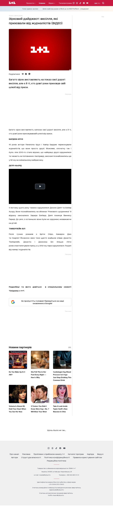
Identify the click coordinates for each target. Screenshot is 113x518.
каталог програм (76, 454)
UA (95, 3)
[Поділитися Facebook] (26, 74)
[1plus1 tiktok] (56, 448)
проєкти (30, 3)
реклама (26, 454)
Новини (42, 3)
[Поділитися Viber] (29, 74)
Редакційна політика (56, 461)
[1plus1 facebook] (60, 448)
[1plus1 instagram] (48, 448)
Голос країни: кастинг (30, 9)
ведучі (100, 454)
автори (14, 457)
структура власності (31, 457)
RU (99, 3)
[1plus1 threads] (52, 448)
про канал (14, 454)
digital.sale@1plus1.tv (56, 490)
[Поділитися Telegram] (22, 74)
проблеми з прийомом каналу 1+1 (49, 454)
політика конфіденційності (57, 457)
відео (51, 3)
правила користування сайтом (87, 457)
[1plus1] (12, 3)
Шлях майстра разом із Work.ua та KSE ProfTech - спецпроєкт (66, 9)
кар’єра (90, 454)
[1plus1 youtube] (64, 448)
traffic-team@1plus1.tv (56, 495)
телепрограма (65, 3)
